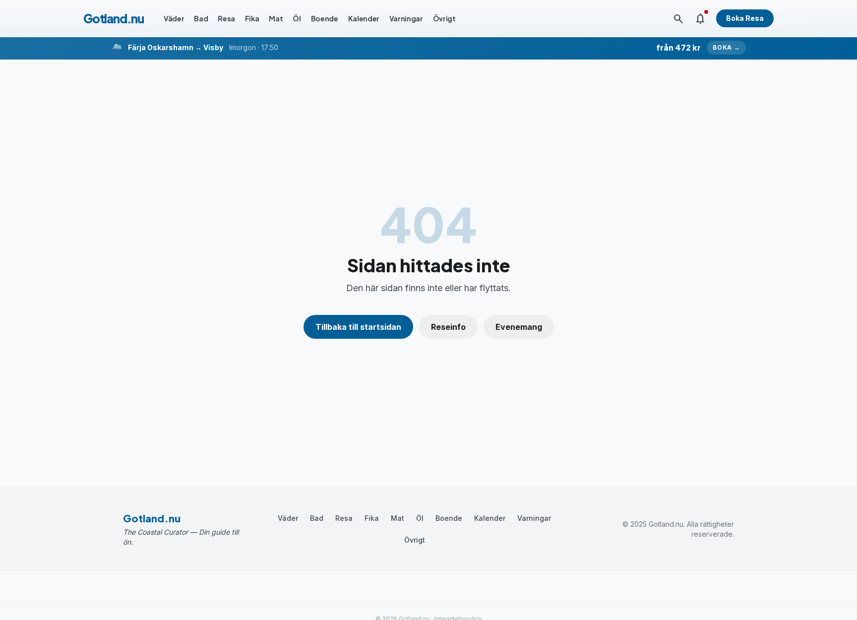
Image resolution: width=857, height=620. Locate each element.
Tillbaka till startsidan (358, 327)
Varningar (406, 18)
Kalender (363, 18)
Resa (226, 18)
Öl (297, 18)
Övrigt (444, 18)
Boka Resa (745, 18)
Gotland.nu (113, 18)
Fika (252, 18)
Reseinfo (448, 327)
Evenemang (518, 327)
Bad (201, 18)
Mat (276, 18)
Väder (174, 18)
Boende (324, 18)
